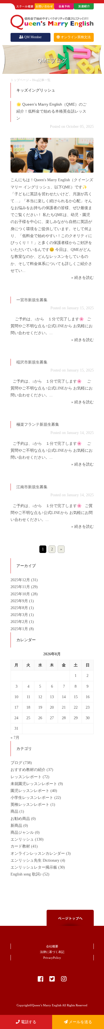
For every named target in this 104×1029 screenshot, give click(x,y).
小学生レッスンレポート (32, 798)
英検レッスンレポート (30, 804)
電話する (28, 1022)
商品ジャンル (22, 832)
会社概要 (52, 946)
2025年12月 (21, 580)
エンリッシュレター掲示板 (34, 867)
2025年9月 (20, 601)
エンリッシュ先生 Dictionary (35, 860)
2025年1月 (20, 629)
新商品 (16, 825)
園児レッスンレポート (30, 791)
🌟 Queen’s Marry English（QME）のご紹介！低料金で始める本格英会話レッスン (51, 111)
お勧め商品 (20, 819)
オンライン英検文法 (76, 37)
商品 (14, 811)
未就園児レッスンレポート (34, 784)
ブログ (16, 763)
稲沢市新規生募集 (31, 362)
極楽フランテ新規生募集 (37, 424)
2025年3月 (20, 615)
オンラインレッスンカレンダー (38, 853)
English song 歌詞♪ (26, 874)
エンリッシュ (22, 839)
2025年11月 (21, 587)
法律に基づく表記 (52, 951)
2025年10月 (21, 594)
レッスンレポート (26, 777)
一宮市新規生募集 (31, 300)
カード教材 (20, 846)
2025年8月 (20, 608)
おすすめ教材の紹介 (28, 770)
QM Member (33, 37)
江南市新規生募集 (31, 487)
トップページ (20, 80)
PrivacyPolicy (52, 957)
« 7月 (15, 738)
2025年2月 (20, 622)
